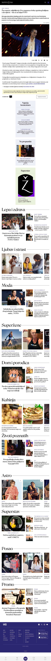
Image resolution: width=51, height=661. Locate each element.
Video (19, 630)
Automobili (12, 638)
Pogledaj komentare (42, 96)
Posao (3, 574)
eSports (11, 634)
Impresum (27, 632)
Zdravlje (5, 638)
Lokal (11, 640)
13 (31, 310)
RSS (26, 640)
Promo (13, 606)
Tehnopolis (12, 636)
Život (4, 636)
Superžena (12, 632)
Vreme (19, 636)
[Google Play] (43, 633)
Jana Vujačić (22, 198)
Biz (4, 634)
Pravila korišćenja (29, 634)
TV (18, 632)
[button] (24, 164)
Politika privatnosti (29, 636)
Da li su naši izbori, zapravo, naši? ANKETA (24, 200)
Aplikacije (27, 638)
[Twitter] (41, 624)
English (20, 634)
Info (4, 630)
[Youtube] (47, 624)
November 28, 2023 (28, 86)
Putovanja (5, 640)
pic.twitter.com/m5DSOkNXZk (35, 84)
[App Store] (43, 637)
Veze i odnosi (5, 8)
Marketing (27, 630)
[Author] (25, 185)
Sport (4, 632)
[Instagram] (44, 624)
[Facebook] (39, 624)
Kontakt (27, 642)
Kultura (11, 630)
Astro (3, 501)
